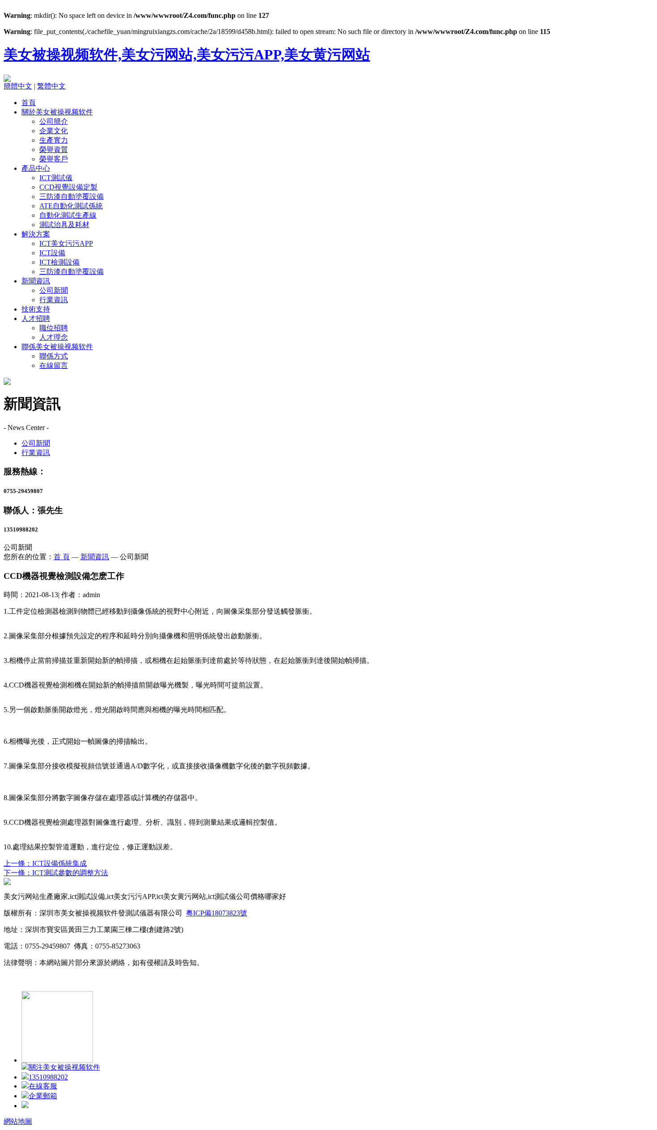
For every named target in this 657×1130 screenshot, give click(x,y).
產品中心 (35, 168)
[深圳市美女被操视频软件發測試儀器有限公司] (7, 79)
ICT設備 (52, 253)
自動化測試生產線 (68, 215)
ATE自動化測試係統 (71, 206)
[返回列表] (7, 882)
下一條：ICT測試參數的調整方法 (56, 873)
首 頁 (62, 557)
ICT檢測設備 (59, 262)
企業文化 (53, 131)
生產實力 (53, 140)
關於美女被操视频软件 (57, 112)
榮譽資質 (53, 149)
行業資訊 (53, 300)
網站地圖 (18, 1121)
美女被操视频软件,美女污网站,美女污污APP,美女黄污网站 (187, 54)
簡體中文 (18, 86)
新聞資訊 (35, 281)
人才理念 (53, 337)
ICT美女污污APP (66, 243)
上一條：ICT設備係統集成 (45, 863)
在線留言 (53, 365)
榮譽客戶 (53, 159)
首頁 (28, 102)
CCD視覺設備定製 (68, 187)
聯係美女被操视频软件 (57, 346)
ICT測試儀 (55, 177)
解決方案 (35, 234)
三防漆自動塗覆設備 (71, 196)
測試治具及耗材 (64, 224)
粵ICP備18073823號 (216, 913)
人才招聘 (35, 318)
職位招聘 (53, 328)
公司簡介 (53, 121)
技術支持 (35, 309)
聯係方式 (53, 356)
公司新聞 (53, 290)
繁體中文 (51, 86)
